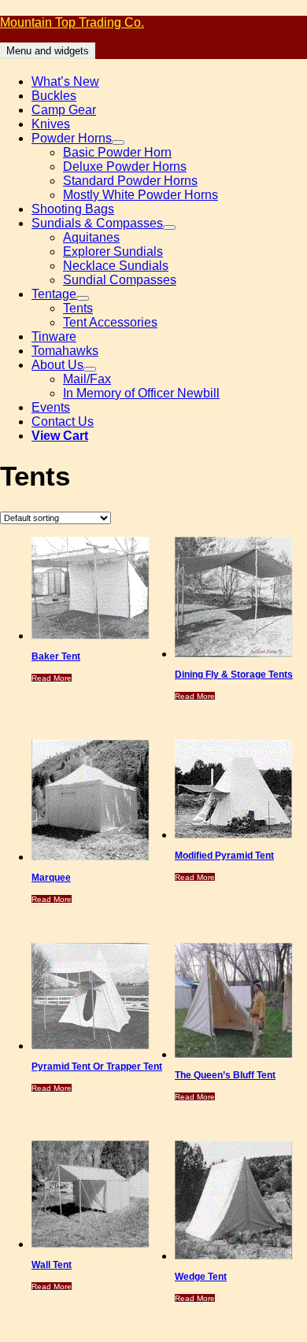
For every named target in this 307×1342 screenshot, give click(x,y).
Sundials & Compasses (97, 223)
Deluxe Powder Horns (125, 166)
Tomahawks (64, 350)
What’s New (65, 81)
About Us (57, 365)
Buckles (53, 95)
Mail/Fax (87, 379)
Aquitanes (91, 237)
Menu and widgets (47, 51)
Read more (51, 678)
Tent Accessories (110, 322)
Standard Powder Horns (130, 180)
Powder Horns (71, 138)
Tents (78, 308)
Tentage (53, 294)
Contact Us (62, 421)
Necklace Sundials (115, 265)
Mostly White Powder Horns (140, 194)
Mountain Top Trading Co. (72, 22)
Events (50, 407)
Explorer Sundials (113, 251)
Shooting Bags (72, 209)
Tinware (53, 336)
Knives (50, 124)
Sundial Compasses (119, 280)
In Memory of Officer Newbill (141, 393)
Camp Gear (63, 109)
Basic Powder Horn (117, 152)
